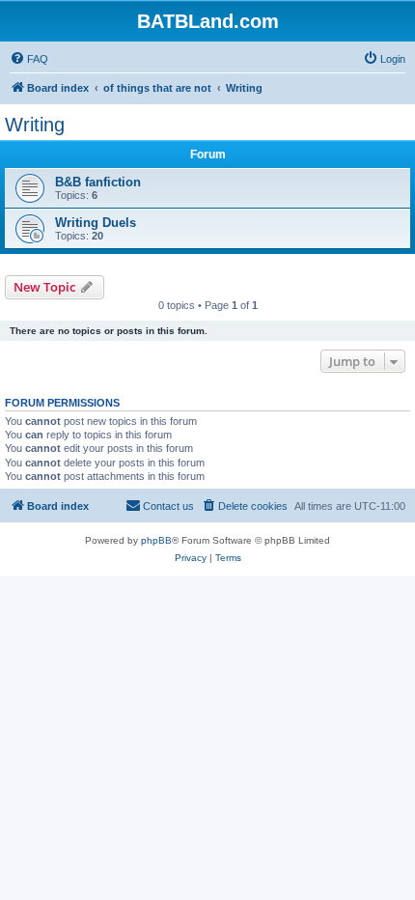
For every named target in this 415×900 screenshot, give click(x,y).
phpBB (156, 540)
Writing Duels (95, 222)
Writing (35, 124)
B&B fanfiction (98, 182)
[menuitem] (29, 58)
